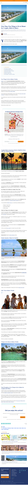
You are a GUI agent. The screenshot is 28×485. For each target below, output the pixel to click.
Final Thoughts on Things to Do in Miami (9, 74)
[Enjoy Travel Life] (1, 2)
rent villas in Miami (12, 91)
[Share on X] (3, 423)
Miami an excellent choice (9, 392)
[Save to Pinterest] (6, 423)
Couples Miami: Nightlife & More (8, 69)
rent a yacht (9, 228)
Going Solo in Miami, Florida (7, 73)
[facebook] (23, 470)
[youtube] (25, 470)
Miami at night (9, 202)
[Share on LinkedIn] (8, 423)
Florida (3, 426)
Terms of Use (8, 482)
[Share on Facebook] (1, 423)
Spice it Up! (21, 141)
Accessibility (11, 482)
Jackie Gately (5, 33)
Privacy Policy (2, 482)
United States (6, 429)
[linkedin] (19, 472)
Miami (2, 81)
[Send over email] (10, 423)
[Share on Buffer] (5, 423)
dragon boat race (21, 287)
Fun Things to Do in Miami (7, 68)
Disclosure (5, 482)
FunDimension (24, 272)
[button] (24, 2)
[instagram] (21, 470)
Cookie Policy (14, 482)
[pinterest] (19, 470)
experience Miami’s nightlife (14, 200)
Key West (4, 214)
